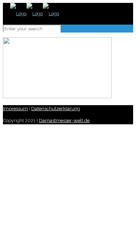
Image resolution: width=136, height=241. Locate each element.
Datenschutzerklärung (55, 108)
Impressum (15, 108)
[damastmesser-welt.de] (34, 13)
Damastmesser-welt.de (64, 120)
